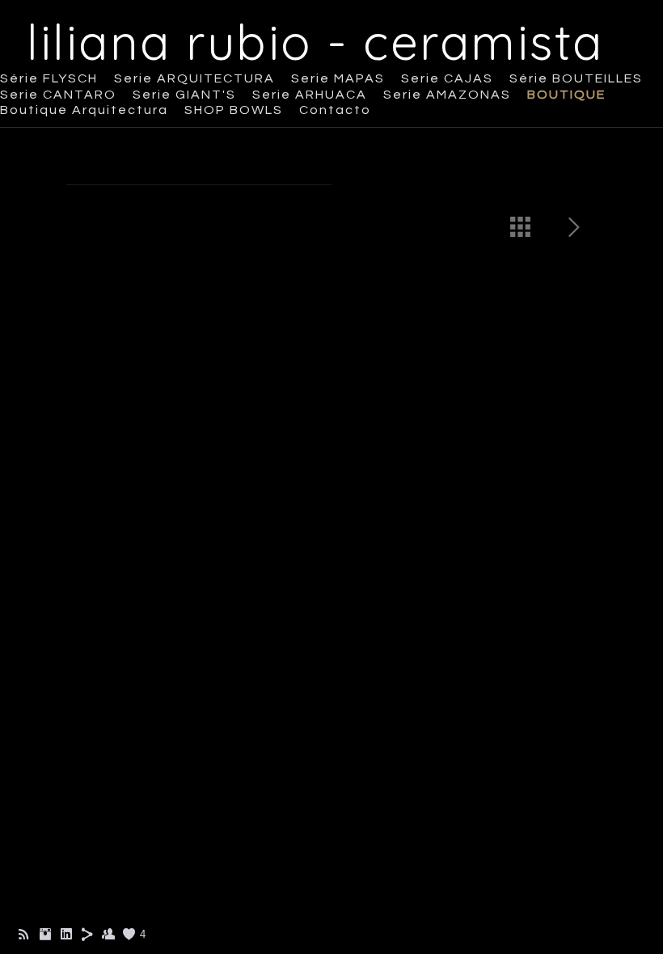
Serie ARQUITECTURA (194, 78)
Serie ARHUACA (309, 94)
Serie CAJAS (447, 78)
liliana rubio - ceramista (315, 41)
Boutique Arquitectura (84, 109)
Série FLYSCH (49, 78)
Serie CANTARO (58, 94)
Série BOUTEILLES (576, 78)
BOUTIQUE (566, 94)
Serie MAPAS (338, 78)
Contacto (335, 109)
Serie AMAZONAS (447, 94)
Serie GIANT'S (184, 94)
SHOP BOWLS (233, 109)
